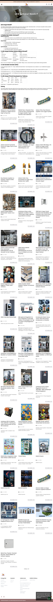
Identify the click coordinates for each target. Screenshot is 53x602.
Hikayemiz (2, 583)
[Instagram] (4, 596)
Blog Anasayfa (3, 581)
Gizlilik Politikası (32, 580)
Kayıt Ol (11, 581)
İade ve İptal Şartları (23, 580)
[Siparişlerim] (49, 4)
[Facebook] (1, 596)
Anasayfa (2, 580)
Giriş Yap (12, 580)
